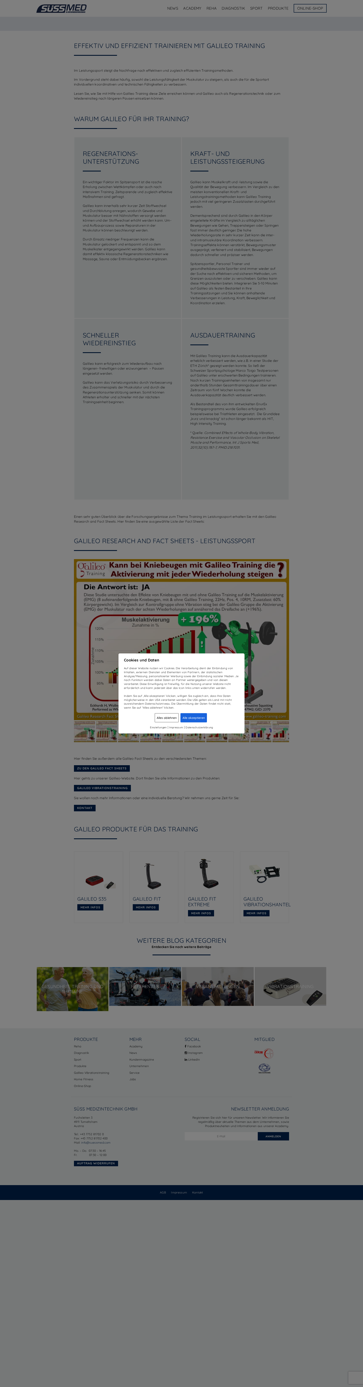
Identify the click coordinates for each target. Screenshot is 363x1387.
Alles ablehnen (167, 718)
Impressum (176, 727)
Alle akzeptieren (194, 718)
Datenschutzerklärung (199, 727)
